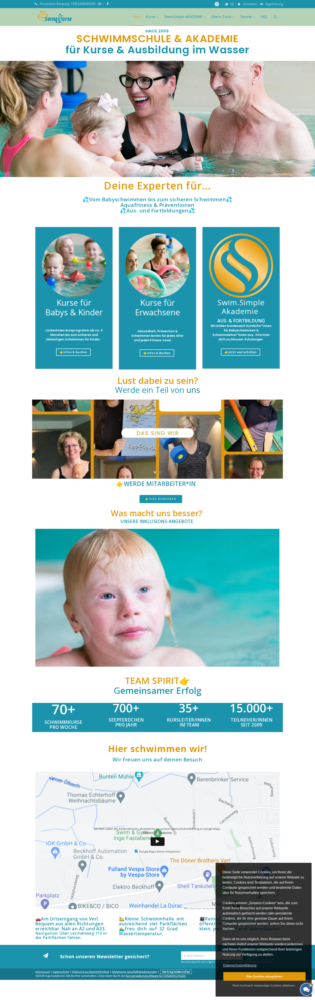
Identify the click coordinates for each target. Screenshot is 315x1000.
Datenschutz (61, 972)
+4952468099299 (82, 4)
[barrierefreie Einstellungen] (217, 4)
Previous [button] (8, 119)
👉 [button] (73, 352)
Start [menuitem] (137, 16)
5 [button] (158, 171)
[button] (275, 16)
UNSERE (156, 521)
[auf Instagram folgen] (100, 4)
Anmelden (249, 4)
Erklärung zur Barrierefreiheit (90, 972)
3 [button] (147, 171)
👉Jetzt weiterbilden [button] (241, 352)
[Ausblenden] (310, 985)
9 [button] (178, 171)
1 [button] (137, 171)
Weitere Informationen (157, 832)
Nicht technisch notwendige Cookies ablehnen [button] (263, 985)
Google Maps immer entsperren (159, 851)
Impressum (42, 972)
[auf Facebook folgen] (108, 4)
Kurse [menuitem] (150, 16)
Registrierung (273, 4)
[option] (157, 119)
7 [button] (168, 171)
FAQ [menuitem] (264, 16)
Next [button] (306, 119)
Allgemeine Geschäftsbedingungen (134, 972)
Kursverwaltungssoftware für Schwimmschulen (156, 976)
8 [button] (173, 171)
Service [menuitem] (246, 16)
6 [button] (163, 171)
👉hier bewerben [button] (160, 499)
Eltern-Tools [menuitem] (221, 16)
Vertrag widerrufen (176, 972)
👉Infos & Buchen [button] (157, 353)
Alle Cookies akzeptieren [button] (264, 976)
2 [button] (142, 171)
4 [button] (153, 171)
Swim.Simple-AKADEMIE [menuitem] (183, 16)
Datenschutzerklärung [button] (239, 965)
